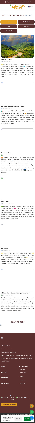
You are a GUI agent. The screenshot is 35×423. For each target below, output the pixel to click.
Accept (27, 418)
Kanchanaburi (6, 153)
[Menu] (2, 7)
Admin (29, 15)
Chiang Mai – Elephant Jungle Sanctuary (15, 293)
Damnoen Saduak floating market (12, 106)
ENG (31, 6)
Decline (18, 418)
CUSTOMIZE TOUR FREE (9, 404)
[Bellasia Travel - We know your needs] (17, 7)
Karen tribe (5, 201)
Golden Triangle (6, 59)
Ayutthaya (4, 248)
